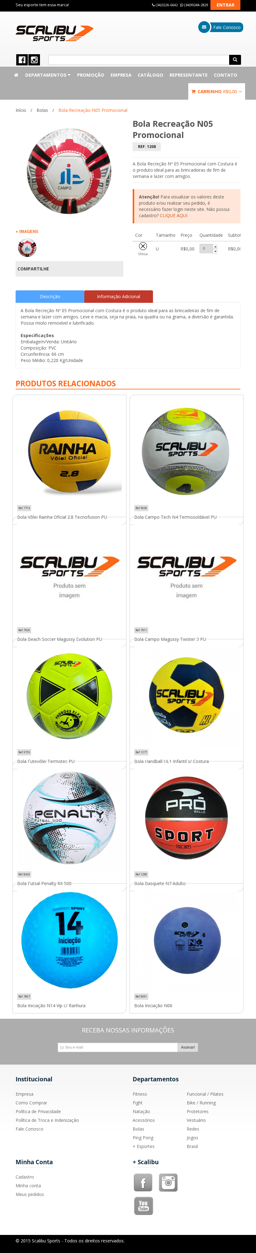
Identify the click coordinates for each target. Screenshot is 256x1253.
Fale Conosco (29, 1129)
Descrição (50, 296)
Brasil (192, 1146)
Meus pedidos (30, 1194)
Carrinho (216, 91)
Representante (189, 75)
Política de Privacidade (38, 1111)
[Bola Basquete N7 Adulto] (186, 818)
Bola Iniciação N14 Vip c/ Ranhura (51, 1005)
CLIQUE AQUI (173, 215)
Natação (141, 1111)
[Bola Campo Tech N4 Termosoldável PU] (186, 451)
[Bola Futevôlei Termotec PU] (69, 696)
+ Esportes (144, 1146)
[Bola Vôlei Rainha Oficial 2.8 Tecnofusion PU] (69, 451)
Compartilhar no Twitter (115, 269)
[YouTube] (144, 1199)
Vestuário (196, 1120)
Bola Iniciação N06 (153, 1005)
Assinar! (188, 1047)
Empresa (121, 75)
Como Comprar (31, 1103)
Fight (138, 1103)
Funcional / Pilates (205, 1094)
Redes (193, 1129)
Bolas (42, 110)
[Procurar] (235, 60)
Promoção (90, 75)
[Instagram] (168, 1176)
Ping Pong (143, 1138)
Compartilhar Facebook (104, 269)
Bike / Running (201, 1103)
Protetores (198, 1111)
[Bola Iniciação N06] (186, 940)
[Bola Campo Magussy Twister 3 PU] (186, 574)
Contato (225, 75)
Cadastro (25, 1177)
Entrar (225, 5)
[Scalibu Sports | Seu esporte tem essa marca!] (54, 33)
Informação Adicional (118, 296)
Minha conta (28, 1186)
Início (21, 110)
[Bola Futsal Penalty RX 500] (69, 818)
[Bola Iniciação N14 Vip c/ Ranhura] (69, 940)
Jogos (192, 1138)
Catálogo (150, 75)
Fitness (140, 1094)
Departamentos (46, 75)
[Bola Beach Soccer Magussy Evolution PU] (69, 574)
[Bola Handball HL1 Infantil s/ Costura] (186, 696)
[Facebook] (143, 1176)
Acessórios (144, 1120)
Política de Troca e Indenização (47, 1120)
